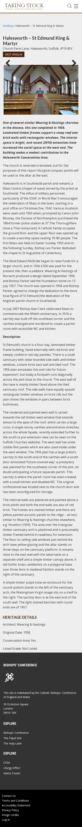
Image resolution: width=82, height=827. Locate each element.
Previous (9, 68)
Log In (6, 819)
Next (73, 68)
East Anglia (13, 54)
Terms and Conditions (15, 800)
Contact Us (9, 796)
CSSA (6, 762)
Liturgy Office (11, 768)
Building (8, 26)
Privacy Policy (10, 810)
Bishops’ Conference (16, 733)
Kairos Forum (11, 773)
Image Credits (10, 815)
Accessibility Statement (16, 805)
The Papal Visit (12, 738)
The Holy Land (12, 743)
